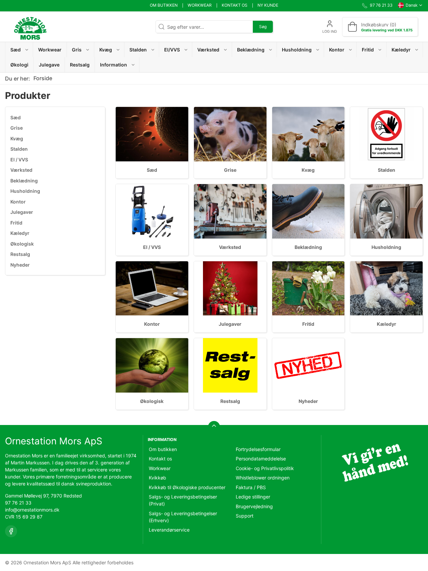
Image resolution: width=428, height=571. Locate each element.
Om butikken (164, 5)
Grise (16, 128)
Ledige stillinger (253, 496)
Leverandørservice (169, 530)
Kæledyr (19, 233)
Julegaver (21, 212)
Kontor (18, 201)
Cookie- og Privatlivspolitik (265, 468)
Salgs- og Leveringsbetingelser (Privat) (183, 500)
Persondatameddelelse (261, 458)
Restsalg (20, 254)
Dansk (412, 5)
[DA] (30, 26)
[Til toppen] (214, 427)
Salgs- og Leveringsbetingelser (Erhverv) (183, 517)
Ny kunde (267, 5)
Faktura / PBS (251, 487)
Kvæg (16, 138)
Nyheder (20, 265)
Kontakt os (234, 5)
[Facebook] (11, 531)
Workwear (200, 5)
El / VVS (19, 159)
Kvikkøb (157, 477)
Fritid (16, 223)
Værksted (21, 170)
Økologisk (22, 244)
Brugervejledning (254, 506)
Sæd (15, 117)
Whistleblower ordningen (263, 477)
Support (244, 516)
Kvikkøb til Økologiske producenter (187, 487)
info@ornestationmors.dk (32, 510)
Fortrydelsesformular (258, 449)
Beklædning (24, 180)
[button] (19, 49)
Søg (262, 26)
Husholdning (25, 191)
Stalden (19, 149)
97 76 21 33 (18, 503)
